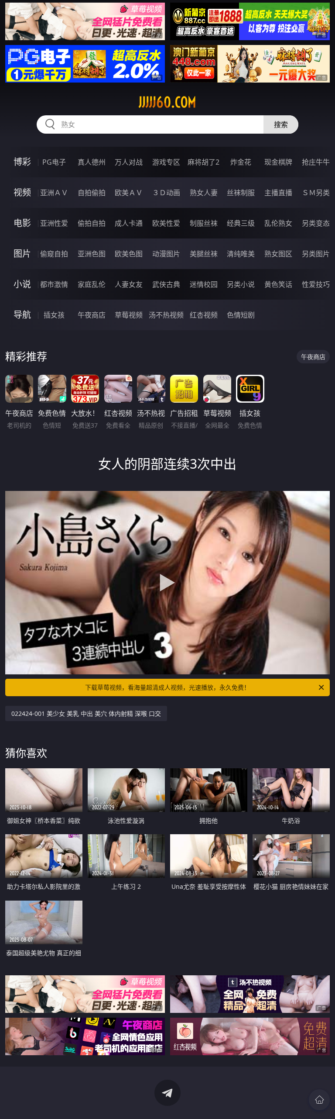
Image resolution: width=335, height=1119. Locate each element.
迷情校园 (204, 284)
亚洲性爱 (54, 223)
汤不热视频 (166, 315)
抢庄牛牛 (316, 162)
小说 (22, 284)
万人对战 (129, 162)
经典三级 (241, 223)
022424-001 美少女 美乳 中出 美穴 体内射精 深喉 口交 (86, 713)
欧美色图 (129, 254)
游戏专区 (166, 162)
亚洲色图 (92, 254)
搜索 (281, 124)
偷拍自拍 (92, 223)
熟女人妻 (204, 192)
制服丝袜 (204, 223)
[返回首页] (319, 1099)
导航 (22, 315)
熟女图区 (278, 254)
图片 (22, 253)
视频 (22, 192)
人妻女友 (129, 284)
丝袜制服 (241, 192)
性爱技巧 (316, 284)
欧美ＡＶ (129, 192)
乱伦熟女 (278, 223)
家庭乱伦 (92, 284)
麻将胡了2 (203, 162)
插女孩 (54, 315)
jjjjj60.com (167, 102)
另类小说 (241, 284)
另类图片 (316, 254)
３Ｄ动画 (166, 192)
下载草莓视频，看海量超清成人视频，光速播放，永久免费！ (167, 687)
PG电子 (54, 162)
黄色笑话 (278, 284)
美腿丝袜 (204, 254)
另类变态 (316, 223)
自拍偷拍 (92, 192)
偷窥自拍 (54, 254)
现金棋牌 (278, 162)
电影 (22, 223)
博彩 (22, 162)
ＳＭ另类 (316, 192)
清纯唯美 (241, 254)
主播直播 (278, 192)
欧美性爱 (166, 223)
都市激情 (54, 284)
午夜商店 (92, 315)
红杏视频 (204, 315)
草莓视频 (129, 315)
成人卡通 (129, 223)
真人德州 (92, 162)
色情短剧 (241, 315)
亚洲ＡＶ (54, 192)
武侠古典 (166, 284)
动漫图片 (166, 254)
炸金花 (240, 162)
